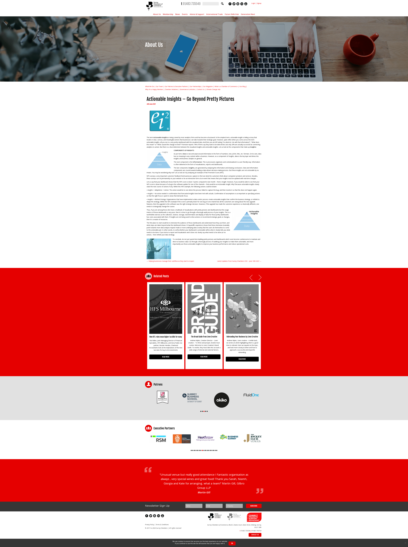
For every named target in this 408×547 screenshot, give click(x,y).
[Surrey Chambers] (154, 11)
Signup (259, 3)
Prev (251, 278)
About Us (157, 14)
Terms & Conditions (162, 532)
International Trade (214, 14)
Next (260, 278)
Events (185, 14)
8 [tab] (202, 450)
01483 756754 (256, 538)
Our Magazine (208, 86)
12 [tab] (208, 450)
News (177, 14)
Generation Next (248, 14)
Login (253, 3)
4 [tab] (205, 411)
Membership (168, 14)
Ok (232, 543)
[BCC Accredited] (215, 528)
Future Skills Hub (232, 14)
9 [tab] (204, 450)
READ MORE (165, 357)
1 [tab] (200, 411)
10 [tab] (205, 450)
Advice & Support (197, 14)
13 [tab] (210, 450)
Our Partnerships (195, 86)
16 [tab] (215, 450)
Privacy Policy (149, 532)
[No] (405, 543)
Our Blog (242, 86)
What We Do (149, 86)
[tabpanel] (160, 400)
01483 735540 (192, 4)
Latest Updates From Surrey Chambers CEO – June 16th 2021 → (239, 261)
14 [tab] (211, 450)
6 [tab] (199, 450)
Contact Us (201, 89)
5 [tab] (207, 411)
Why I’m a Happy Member (154, 89)
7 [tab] (200, 450)
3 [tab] (204, 411)
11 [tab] (207, 450)
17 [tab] (216, 450)
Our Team (159, 86)
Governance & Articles (187, 89)
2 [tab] (202, 411)
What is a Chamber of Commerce (226, 86)
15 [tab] (213, 450)
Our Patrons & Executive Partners (176, 86)
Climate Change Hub (213, 89)
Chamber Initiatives (171, 89)
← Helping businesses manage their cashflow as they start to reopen (170, 261)
